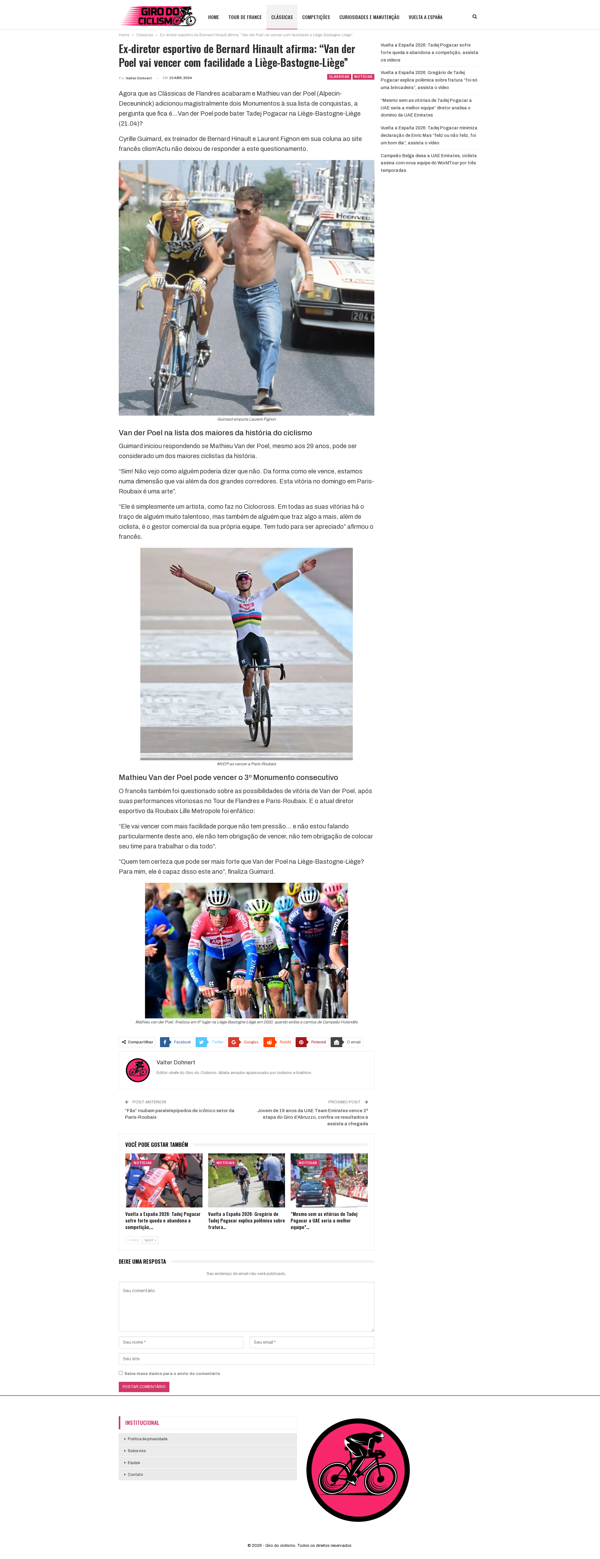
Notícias (363, 76)
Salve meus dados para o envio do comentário (172, 1374)
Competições (316, 16)
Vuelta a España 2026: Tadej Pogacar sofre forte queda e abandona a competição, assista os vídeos (429, 52)
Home (213, 16)
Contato (135, 1474)
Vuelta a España (425, 16)
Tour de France (245, 16)
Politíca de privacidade (148, 1439)
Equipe (134, 1463)
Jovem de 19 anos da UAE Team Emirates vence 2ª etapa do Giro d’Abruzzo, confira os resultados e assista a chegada (312, 1117)
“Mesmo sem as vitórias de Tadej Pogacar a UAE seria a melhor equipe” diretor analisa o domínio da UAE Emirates (426, 108)
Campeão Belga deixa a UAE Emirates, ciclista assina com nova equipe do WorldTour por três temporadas (429, 163)
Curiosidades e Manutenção (369, 16)
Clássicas (282, 16)
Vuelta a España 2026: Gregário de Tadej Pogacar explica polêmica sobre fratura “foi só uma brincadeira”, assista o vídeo (429, 80)
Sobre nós (137, 1451)
